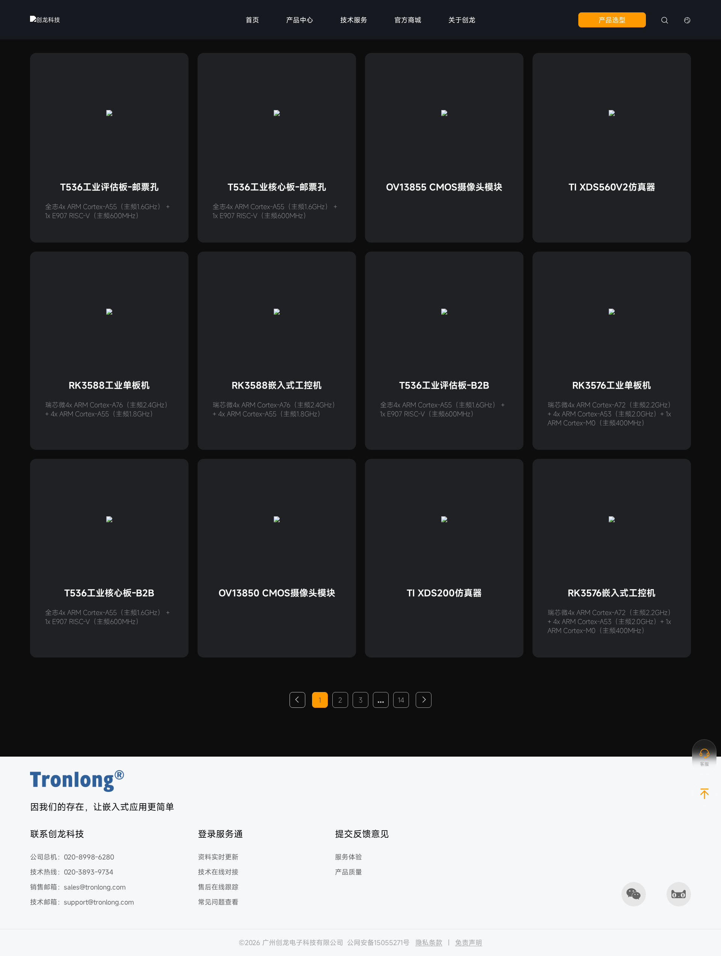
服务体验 (348, 856)
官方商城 (407, 19)
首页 (252, 19)
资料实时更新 (218, 856)
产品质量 (348, 871)
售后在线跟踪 (218, 886)
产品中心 (299, 19)
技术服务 (353, 19)
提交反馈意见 (362, 834)
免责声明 (468, 942)
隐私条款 (428, 942)
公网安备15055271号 (378, 942)
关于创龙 (461, 19)
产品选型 (612, 19)
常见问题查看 (218, 901)
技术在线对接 (218, 871)
